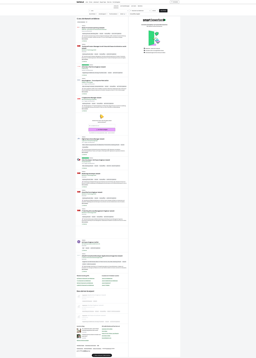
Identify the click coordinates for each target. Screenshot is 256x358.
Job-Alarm (133, 6)
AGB (98, 345)
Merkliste (140, 6)
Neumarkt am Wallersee (92, 19)
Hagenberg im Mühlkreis (88, 72)
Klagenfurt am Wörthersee (89, 261)
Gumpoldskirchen (99, 86)
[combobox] (109, 10)
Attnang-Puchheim (99, 72)
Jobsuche (116, 6)
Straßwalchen (100, 144)
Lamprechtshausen (87, 301)
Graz (109, 261)
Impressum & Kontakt (90, 345)
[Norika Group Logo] (83, 351)
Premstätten (107, 144)
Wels (111, 261)
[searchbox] (102, 125)
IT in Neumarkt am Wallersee (84, 280)
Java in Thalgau (105, 285)
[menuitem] (94, 14)
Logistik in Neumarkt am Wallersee (85, 285)
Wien (97, 33)
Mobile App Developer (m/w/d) (91, 173)
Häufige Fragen (80, 345)
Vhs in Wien (104, 331)
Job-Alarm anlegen (103, 129)
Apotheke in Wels (106, 335)
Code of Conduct (97, 348)
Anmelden (175, 2)
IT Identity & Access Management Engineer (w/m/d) (98, 211)
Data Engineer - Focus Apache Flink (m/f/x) (95, 80)
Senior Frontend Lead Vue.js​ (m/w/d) (93, 28)
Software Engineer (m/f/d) (90, 242)
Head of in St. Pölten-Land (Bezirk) (110, 333)
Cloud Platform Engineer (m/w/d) (92, 192)
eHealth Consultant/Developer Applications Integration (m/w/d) (102, 256)
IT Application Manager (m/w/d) (91, 97)
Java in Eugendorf (106, 283)
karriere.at (116, 326)
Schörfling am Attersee (88, 311)
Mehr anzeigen (85, 38)
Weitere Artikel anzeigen (83, 340)
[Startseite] (81, 2)
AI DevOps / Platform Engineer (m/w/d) (94, 67)
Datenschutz (80, 348)
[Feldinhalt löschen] (128, 10)
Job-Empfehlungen (124, 6)
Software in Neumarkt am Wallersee (85, 278)
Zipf (83, 248)
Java (79, 19)
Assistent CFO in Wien (107, 329)
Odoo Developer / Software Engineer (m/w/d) (96, 160)
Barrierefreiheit (88, 348)
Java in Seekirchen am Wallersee (110, 280)
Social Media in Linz (106, 338)
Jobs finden (163, 10)
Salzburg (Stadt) (86, 33)
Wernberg (93, 33)
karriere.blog (80, 326)
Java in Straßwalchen (107, 278)
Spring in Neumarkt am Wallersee (85, 283)
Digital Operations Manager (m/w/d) (93, 139)
